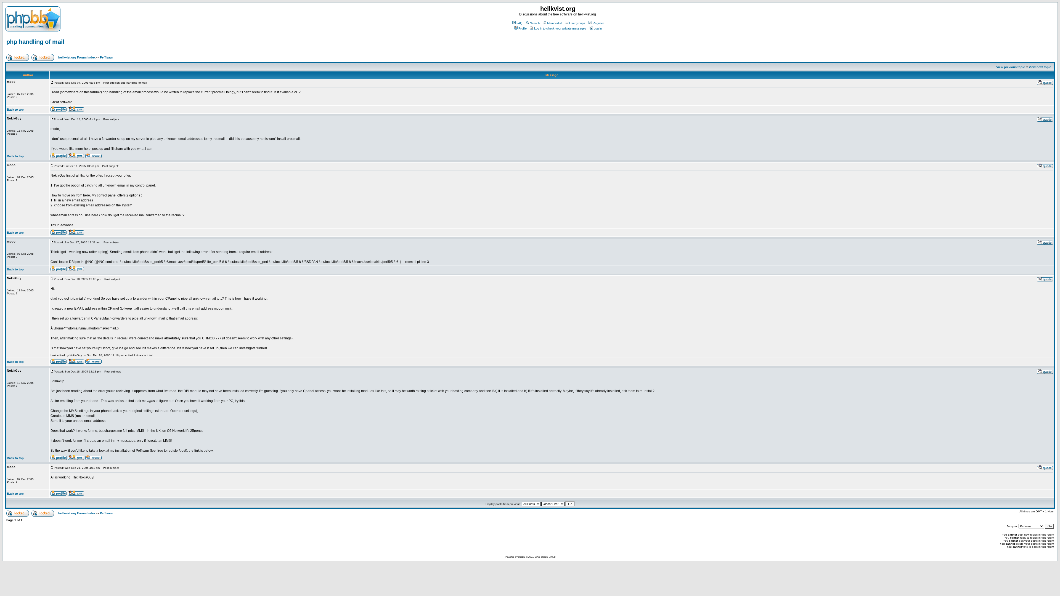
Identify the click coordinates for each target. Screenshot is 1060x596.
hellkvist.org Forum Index (77, 57)
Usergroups (577, 23)
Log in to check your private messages (560, 28)
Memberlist (554, 23)
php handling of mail (35, 41)
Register (598, 23)
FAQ (519, 23)
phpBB (521, 556)
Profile (522, 28)
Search (535, 23)
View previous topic (1010, 67)
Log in (598, 28)
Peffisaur (106, 57)
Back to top (15, 109)
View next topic (1040, 67)
